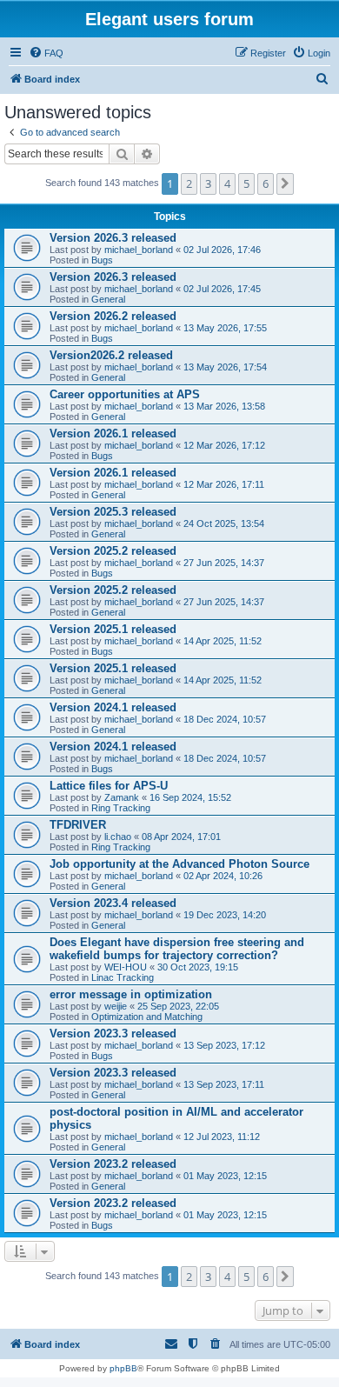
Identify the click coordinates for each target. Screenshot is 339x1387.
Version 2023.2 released (113, 1163)
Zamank (121, 797)
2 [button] (189, 183)
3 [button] (208, 183)
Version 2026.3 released (113, 237)
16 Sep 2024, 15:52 (190, 797)
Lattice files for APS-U (109, 785)
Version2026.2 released (111, 355)
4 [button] (227, 183)
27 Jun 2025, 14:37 (223, 562)
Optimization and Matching (147, 1016)
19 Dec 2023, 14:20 (224, 915)
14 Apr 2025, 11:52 (222, 641)
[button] (285, 183)
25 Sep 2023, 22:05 (178, 1006)
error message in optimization (131, 994)
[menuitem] (46, 53)
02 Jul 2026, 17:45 (222, 288)
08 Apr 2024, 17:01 (181, 836)
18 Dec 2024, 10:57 (224, 719)
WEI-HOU (125, 967)
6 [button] (266, 183)
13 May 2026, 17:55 (225, 328)
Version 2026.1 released (113, 433)
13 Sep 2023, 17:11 (223, 1084)
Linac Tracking (122, 977)
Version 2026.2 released (113, 316)
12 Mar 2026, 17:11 (223, 484)
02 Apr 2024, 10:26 (223, 875)
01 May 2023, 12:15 (225, 1175)
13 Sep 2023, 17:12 (224, 1045)
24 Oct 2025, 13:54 (223, 523)
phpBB (123, 1368)
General (108, 299)
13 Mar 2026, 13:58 (224, 406)
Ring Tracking (120, 808)
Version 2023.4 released (113, 903)
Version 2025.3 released (113, 511)
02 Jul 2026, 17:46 (222, 249)
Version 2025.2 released (113, 550)
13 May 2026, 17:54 (225, 367)
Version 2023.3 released (113, 1033)
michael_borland (138, 249)
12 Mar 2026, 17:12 (224, 445)
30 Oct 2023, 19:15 (197, 967)
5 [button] (246, 183)
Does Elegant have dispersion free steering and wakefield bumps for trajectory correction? (177, 949)
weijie (115, 1006)
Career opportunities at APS (125, 394)
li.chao (117, 836)
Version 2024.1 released (113, 707)
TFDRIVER (78, 824)
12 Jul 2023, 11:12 (221, 1136)
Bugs (102, 260)
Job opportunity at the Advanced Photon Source (179, 863)
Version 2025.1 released (113, 629)
